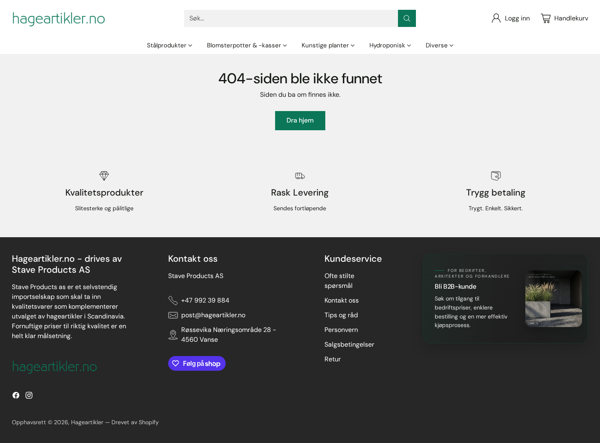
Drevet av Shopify (135, 422)
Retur (332, 359)
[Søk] (407, 18)
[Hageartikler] (59, 18)
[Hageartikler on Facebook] (16, 396)
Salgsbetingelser (349, 344)
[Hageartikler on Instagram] (29, 396)
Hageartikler (87, 422)
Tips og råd (341, 315)
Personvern (341, 329)
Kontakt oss (341, 300)
